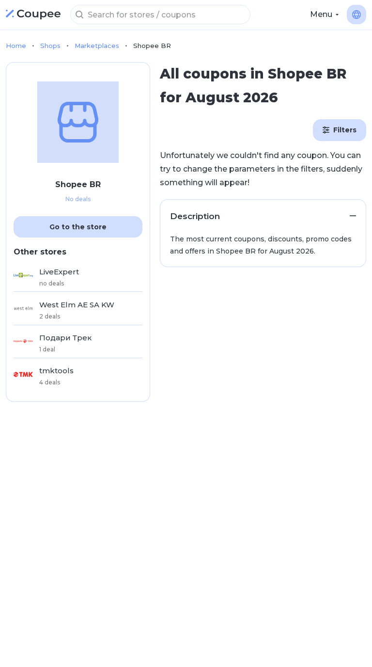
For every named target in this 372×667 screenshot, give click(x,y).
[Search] (79, 14)
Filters (344, 130)
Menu (321, 14)
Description (195, 216)
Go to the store (78, 226)
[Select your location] (356, 14)
